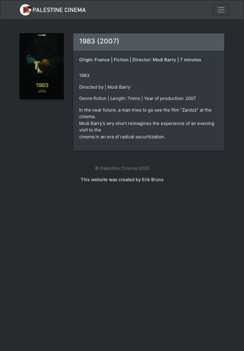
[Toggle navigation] (221, 9)
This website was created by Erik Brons (122, 179)
